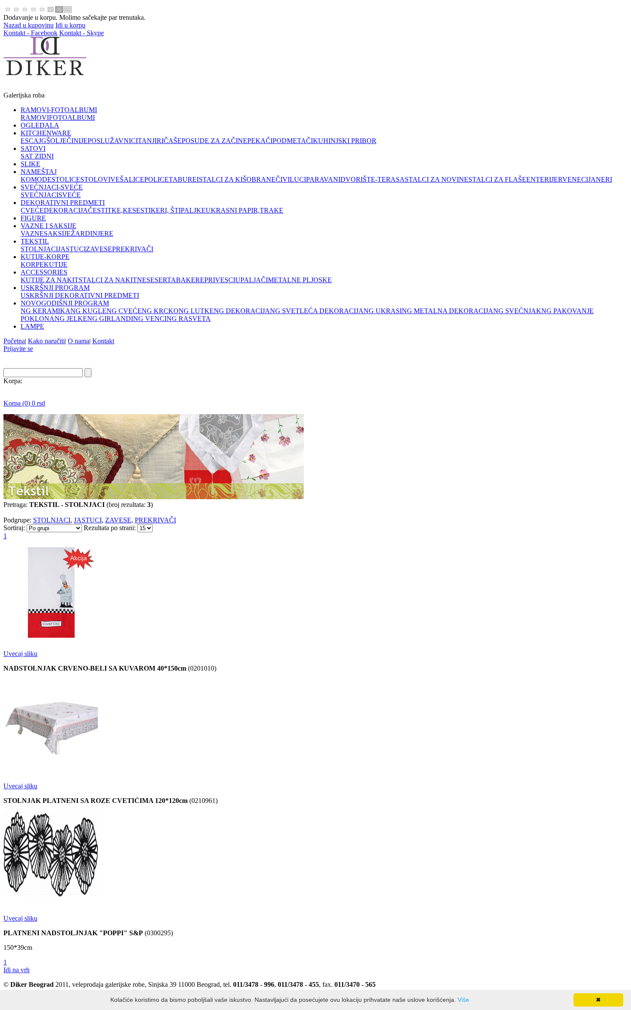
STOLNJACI (51, 520)
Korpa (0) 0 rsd (24, 403)
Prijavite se (18, 348)
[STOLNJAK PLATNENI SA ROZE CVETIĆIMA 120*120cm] (50, 771)
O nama (78, 341)
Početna (14, 341)
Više (463, 999)
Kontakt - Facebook (30, 33)
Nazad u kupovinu (28, 25)
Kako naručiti (46, 341)
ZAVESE (118, 520)
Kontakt (103, 341)
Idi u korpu (70, 25)
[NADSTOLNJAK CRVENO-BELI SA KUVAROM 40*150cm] (50, 639)
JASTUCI (88, 520)
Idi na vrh (16, 969)
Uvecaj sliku (20, 653)
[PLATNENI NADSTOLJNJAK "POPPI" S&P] (50, 903)
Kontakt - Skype (81, 33)
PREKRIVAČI (155, 520)
